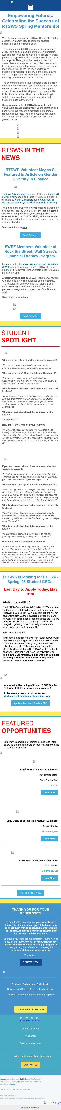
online (13, 1084)
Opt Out (23, 1079)
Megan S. (54, 194)
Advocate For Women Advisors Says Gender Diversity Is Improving (29, 201)
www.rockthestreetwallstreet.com (32, 1056)
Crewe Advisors (12, 196)
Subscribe (24, 1107)
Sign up (19, 1081)
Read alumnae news (30, 1043)
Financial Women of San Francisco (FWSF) (30, 265)
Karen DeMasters (24, 199)
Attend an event (30, 1028)
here (24, 227)
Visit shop (30, 1035)
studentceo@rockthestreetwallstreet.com (27, 696)
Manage (3, 1079)
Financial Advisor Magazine (16, 194)
